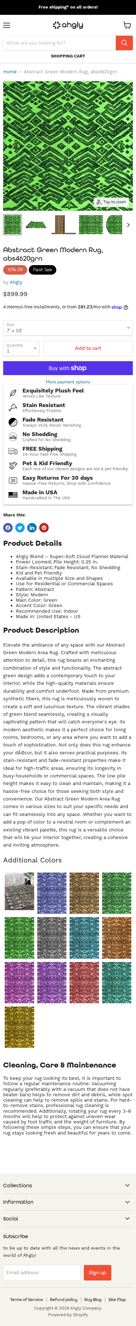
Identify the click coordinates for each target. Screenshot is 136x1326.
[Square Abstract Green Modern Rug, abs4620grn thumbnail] (90, 225)
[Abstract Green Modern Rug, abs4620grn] (19, 937)
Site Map (117, 1299)
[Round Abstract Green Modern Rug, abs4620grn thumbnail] (117, 225)
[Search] (124, 43)
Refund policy (63, 1299)
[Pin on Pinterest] (44, 527)
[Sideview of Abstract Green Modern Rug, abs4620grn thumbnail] (36, 225)
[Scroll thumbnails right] (127, 225)
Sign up (97, 1272)
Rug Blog (93, 1299)
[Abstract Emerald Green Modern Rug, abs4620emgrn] (117, 893)
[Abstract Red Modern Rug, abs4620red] (84, 982)
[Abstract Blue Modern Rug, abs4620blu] (52, 893)
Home (10, 72)
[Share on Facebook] (8, 527)
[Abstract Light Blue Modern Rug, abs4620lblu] (84, 937)
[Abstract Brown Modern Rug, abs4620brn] (84, 893)
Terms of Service (26, 1299)
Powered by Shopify (68, 1314)
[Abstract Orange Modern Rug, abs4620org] (117, 937)
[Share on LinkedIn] (32, 527)
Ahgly (16, 282)
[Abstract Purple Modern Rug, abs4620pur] (52, 982)
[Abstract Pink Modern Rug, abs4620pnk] (19, 982)
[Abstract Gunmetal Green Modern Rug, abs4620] (19, 891)
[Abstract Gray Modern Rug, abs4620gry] (52, 937)
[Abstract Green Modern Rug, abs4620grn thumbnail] (12, 225)
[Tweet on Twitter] (20, 527)
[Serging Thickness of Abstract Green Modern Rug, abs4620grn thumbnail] (64, 225)
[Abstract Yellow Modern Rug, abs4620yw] (19, 1027)
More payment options (68, 382)
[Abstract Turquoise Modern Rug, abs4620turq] (117, 982)
